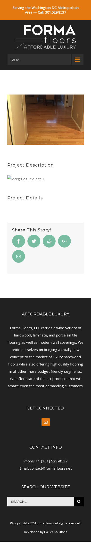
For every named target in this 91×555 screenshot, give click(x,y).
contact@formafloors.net (51, 468)
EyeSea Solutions (55, 532)
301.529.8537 (55, 12)
